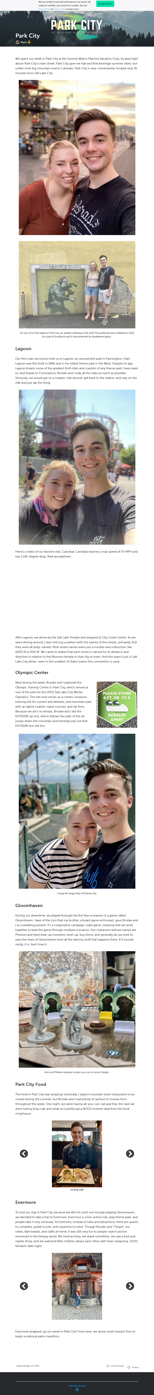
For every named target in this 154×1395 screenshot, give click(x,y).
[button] (75, 1181)
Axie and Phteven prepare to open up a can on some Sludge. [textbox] (77, 1072)
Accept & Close (105, 4)
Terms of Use (59, 9)
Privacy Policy (44, 9)
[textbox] (77, 701)
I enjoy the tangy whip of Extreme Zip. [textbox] (77, 893)
